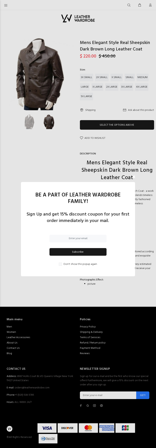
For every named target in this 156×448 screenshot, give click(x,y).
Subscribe (78, 252)
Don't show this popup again (80, 264)
